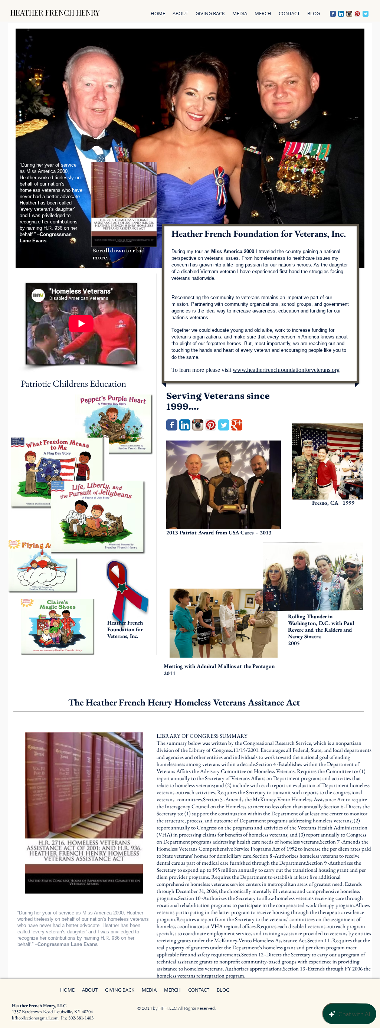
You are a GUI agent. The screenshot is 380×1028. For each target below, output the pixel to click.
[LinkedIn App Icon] (341, 14)
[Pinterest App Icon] (357, 14)
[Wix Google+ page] (236, 424)
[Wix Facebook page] (333, 14)
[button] (210, 13)
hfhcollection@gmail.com (35, 1018)
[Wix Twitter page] (365, 14)
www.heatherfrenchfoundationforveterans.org (286, 370)
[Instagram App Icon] (349, 14)
